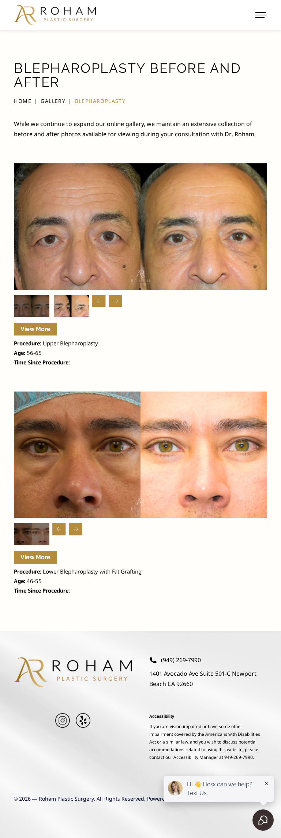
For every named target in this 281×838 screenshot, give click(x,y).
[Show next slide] (115, 301)
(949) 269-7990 (181, 660)
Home (22, 101)
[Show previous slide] (99, 301)
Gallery (53, 101)
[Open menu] (261, 15)
